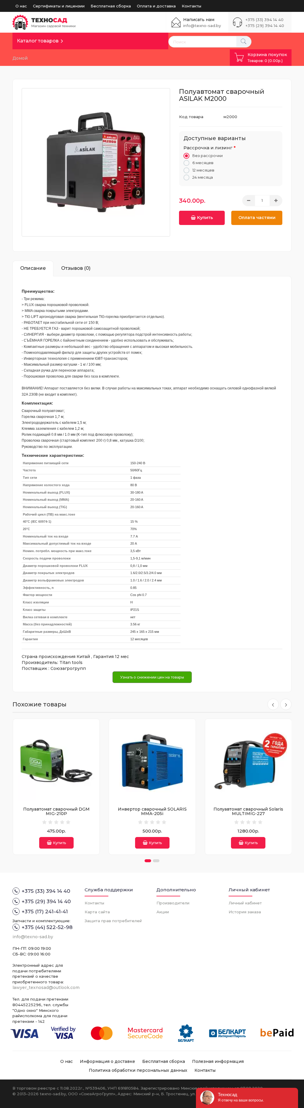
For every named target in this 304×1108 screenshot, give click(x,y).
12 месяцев (203, 170)
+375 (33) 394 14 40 (265, 19)
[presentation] (273, 704)
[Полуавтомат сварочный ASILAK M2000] (96, 162)
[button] (148, 860)
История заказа (245, 911)
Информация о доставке (107, 1061)
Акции (162, 911)
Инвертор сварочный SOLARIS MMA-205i (152, 811)
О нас (21, 6)
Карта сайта (97, 911)
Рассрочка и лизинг (207, 147)
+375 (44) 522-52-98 (47, 927)
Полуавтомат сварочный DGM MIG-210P (56, 811)
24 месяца (202, 177)
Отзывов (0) (76, 268)
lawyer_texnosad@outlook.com (46, 987)
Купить (205, 217)
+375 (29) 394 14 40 (265, 25)
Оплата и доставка (156, 6)
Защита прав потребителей (113, 920)
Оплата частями (257, 217)
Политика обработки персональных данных (138, 1070)
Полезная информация (218, 1061)
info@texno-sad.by (202, 25)
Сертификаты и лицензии (59, 6)
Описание (33, 268)
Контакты (191, 6)
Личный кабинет (245, 903)
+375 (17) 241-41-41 (45, 911)
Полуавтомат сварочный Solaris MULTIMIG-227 (248, 811)
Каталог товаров (37, 41)
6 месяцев (202, 162)
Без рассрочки (207, 155)
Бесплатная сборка (111, 6)
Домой (20, 58)
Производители (172, 903)
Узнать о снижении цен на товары (152, 677)
